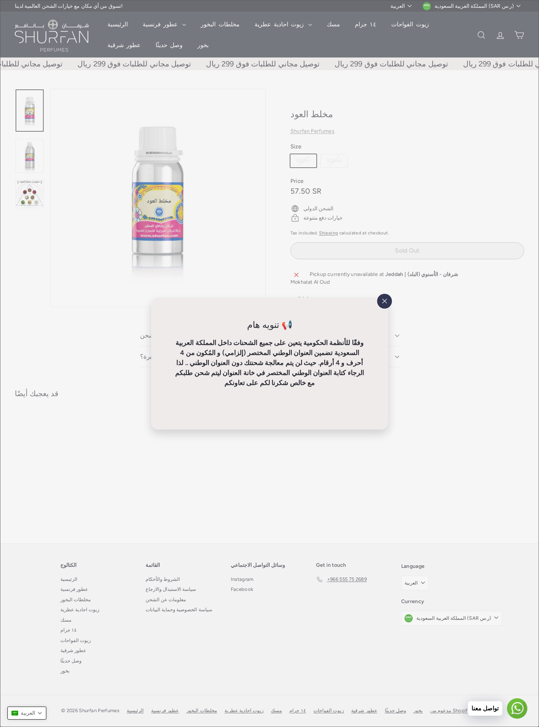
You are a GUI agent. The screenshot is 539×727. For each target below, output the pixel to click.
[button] (27, 713)
